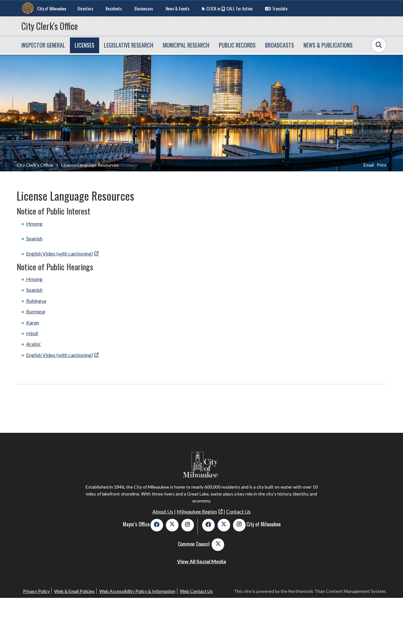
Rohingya (36, 301)
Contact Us (238, 511)
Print (382, 165)
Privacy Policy (36, 591)
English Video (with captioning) (59, 253)
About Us (162, 511)
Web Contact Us (196, 591)
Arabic (33, 344)
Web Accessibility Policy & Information (137, 591)
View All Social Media (201, 561)
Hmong (34, 223)
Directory (85, 8)
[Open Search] (379, 45)
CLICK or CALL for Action (229, 8)
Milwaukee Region (197, 511)
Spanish (34, 238)
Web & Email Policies (74, 591)
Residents (113, 8)
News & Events (178, 8)
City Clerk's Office (49, 26)
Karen (32, 322)
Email (369, 165)
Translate (279, 8)
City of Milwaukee (51, 8)
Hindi (32, 333)
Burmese (35, 311)
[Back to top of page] (389, 615)
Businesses (143, 8)
